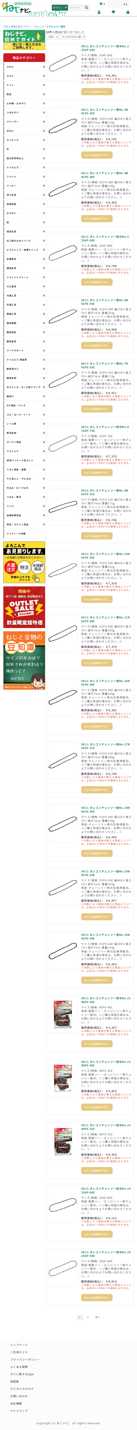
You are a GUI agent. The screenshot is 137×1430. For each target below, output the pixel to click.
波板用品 (11, 204)
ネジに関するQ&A (22, 1374)
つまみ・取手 (14, 497)
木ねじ (10, 130)
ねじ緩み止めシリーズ (19, 240)
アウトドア (13, 451)
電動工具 (11, 313)
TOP (5, 26)
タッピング (13, 139)
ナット (10, 85)
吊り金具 (11, 194)
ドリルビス (13, 167)
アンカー (11, 185)
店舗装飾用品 (14, 515)
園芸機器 (11, 323)
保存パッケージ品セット (20, 460)
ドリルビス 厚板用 (17, 359)
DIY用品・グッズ (16, 405)
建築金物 (11, 378)
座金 (9, 94)
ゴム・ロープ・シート (19, 414)
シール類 (11, 423)
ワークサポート (15, 350)
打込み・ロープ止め (17, 487)
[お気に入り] (114, 12)
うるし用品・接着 (16, 469)
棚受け (10, 396)
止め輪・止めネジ (16, 103)
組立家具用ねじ (15, 158)
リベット (11, 176)
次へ (97, 1317)
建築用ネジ (13, 368)
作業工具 (11, 295)
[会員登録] (99, 12)
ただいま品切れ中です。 (97, 91)
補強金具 (11, 268)
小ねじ (10, 66)
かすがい (11, 213)
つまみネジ (13, 112)
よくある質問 (19, 1367)
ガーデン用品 (14, 442)
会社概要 (16, 1403)
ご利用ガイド (19, 1352)
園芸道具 (11, 341)
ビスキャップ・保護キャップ (22, 249)
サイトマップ (19, 1411)
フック (10, 506)
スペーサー (13, 121)
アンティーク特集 (16, 533)
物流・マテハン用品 (18, 524)
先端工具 (15, 26)
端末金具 (11, 231)
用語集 (14, 1381)
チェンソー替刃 (57, 26)
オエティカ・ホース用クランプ (23, 387)
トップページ (19, 1345)
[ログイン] (128, 12)
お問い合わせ (19, 1396)
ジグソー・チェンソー (34, 26)
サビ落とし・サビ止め (19, 478)
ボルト (10, 75)
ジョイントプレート (18, 277)
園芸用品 (11, 332)
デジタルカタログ (22, 1389)
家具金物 (11, 432)
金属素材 (11, 258)
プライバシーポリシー (25, 1359)
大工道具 (11, 286)
